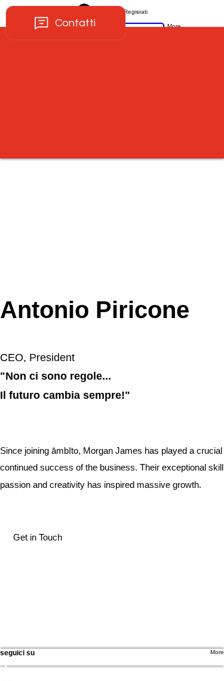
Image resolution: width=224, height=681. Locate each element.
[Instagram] (112, 675)
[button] (37, 537)
